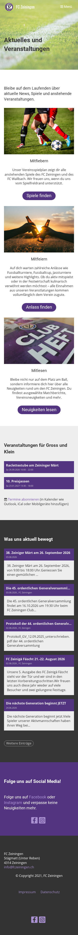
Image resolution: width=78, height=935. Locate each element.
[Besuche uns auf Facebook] (34, 821)
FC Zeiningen (25, 7)
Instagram (13, 802)
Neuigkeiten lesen (39, 409)
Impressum (27, 892)
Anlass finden (39, 307)
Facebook (38, 797)
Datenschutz (50, 892)
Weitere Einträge (18, 743)
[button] (39, 467)
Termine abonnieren (23, 499)
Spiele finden (39, 195)
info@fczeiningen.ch (19, 867)
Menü (67, 7)
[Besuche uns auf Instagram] (42, 821)
